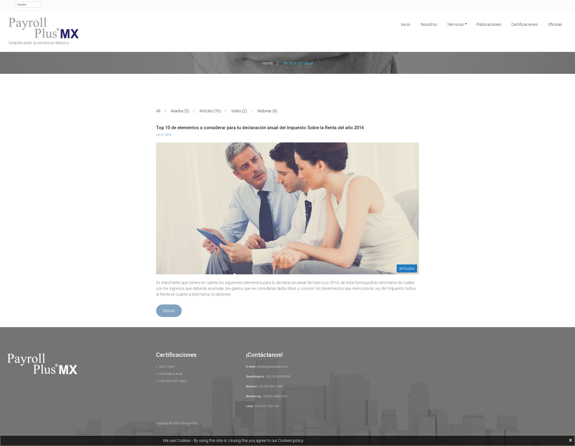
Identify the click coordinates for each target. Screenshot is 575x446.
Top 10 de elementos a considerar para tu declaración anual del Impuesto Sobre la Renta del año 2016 (260, 127)
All (158, 111)
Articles (209, 111)
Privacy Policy (189, 423)
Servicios (455, 24)
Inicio (405, 24)
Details (169, 310)
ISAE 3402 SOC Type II (173, 381)
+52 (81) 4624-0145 (274, 396)
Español (21, 4)
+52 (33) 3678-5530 (277, 376)
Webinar (266, 111)
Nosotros (429, 24)
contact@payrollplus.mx (272, 366)
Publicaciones (488, 24)
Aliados (179, 111)
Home (267, 63)
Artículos (406, 268)
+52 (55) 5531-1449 (270, 386)
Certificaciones (524, 24)
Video (238, 111)
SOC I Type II (167, 366)
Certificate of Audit (170, 373)
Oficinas (555, 24)
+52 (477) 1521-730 (266, 406)
